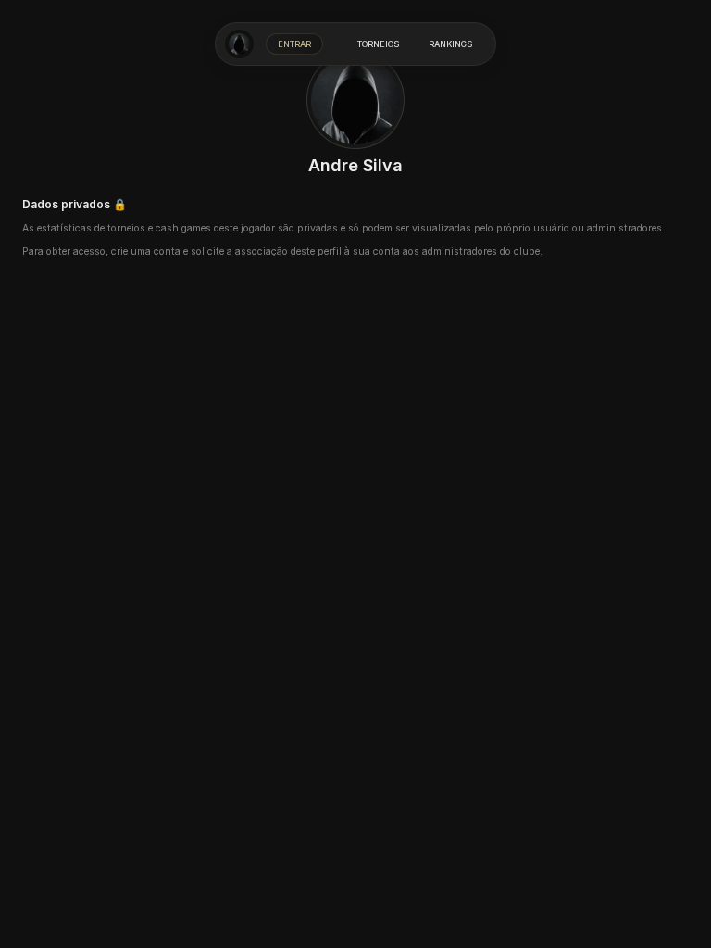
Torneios (378, 44)
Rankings (450, 44)
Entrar (294, 44)
